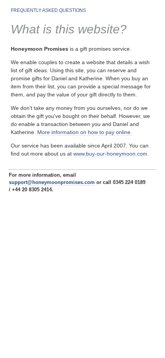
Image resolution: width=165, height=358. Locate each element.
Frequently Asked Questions (48, 10)
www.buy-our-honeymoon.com (110, 154)
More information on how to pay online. (84, 132)
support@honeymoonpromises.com (52, 182)
